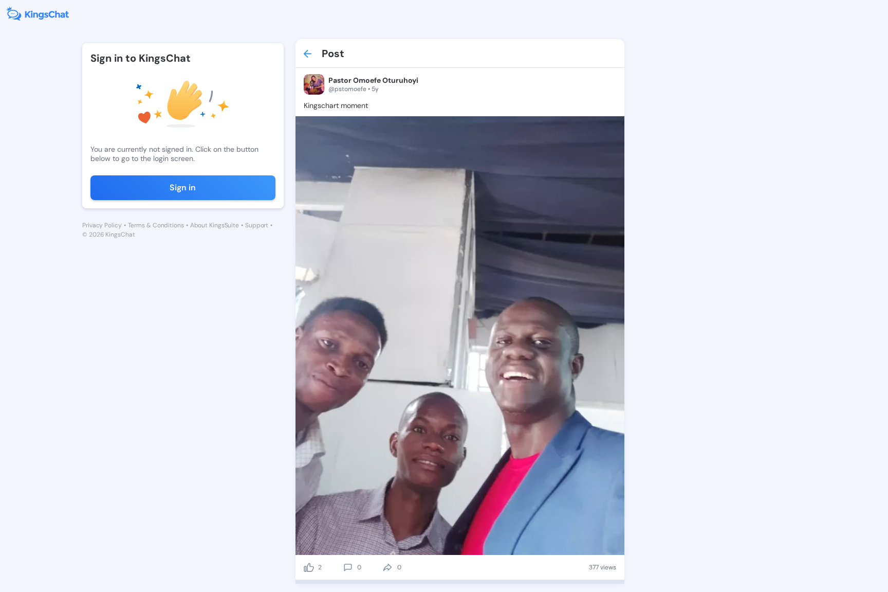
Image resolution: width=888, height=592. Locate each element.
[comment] (348, 567)
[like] (309, 567)
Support (256, 225)
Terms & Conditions (156, 225)
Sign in (183, 187)
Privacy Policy (102, 225)
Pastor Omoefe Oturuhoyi (373, 80)
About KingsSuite (214, 225)
